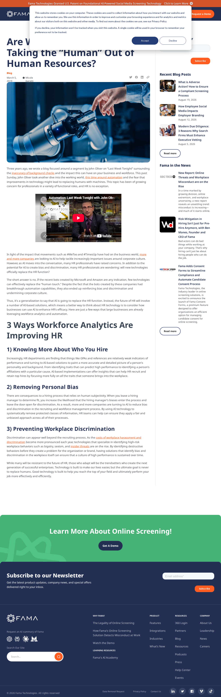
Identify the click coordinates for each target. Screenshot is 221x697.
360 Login (181, 623)
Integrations (158, 631)
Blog (178, 638)
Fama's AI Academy (105, 657)
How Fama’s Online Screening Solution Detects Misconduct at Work (116, 633)
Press (178, 662)
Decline (173, 40)
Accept (145, 40)
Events (179, 678)
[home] (18, 14)
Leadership (207, 631)
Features (155, 623)
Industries (156, 638)
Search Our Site (16, 647)
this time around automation (103, 177)
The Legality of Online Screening (113, 623)
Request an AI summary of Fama (25, 631)
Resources (181, 646)
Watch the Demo (103, 643)
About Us (206, 623)
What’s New (157, 646)
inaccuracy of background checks (33, 173)
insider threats (80, 446)
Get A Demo (110, 546)
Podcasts (181, 654)
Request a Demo (201, 14)
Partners (180, 631)
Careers (205, 646)
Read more (170, 153)
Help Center (182, 670)
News (203, 638)
